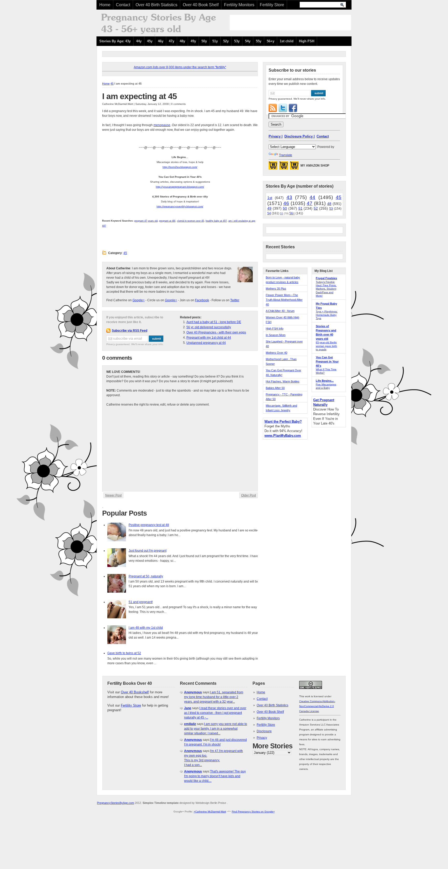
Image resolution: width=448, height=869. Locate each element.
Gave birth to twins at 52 (124, 653)
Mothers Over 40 (276, 352)
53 (331, 208)
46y (160, 41)
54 (269, 213)
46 (286, 203)
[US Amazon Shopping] (273, 167)
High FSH (306, 41)
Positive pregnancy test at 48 (149, 525)
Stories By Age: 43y (115, 41)
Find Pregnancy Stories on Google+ (253, 811)
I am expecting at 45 (139, 96)
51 (300, 208)
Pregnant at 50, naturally (146, 576)
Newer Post (113, 495)
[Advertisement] (290, 22)
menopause (161, 125)
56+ (292, 213)
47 (309, 203)
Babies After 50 (275, 387)
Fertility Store (272, 5)
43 (289, 197)
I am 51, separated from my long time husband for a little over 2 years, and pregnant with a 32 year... (213, 696)
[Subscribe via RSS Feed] (273, 108)
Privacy (262, 738)
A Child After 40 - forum (280, 310)
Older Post (248, 495)
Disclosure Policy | (299, 136)
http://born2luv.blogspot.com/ (180, 167)
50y (204, 41)
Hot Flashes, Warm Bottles (282, 381)
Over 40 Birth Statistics (156, 5)
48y (182, 41)
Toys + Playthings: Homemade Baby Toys (327, 315)
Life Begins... (325, 380)
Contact (123, 5)
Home (104, 5)
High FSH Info (274, 328)
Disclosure (264, 731)
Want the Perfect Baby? (283, 421)
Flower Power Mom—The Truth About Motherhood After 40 (284, 299)
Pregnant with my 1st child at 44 (208, 337)
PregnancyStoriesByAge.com (115, 802)
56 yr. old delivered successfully (208, 327)
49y (193, 41)
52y (226, 41)
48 (329, 204)
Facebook (202, 300)
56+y (270, 41)
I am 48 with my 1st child (146, 627)
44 (312, 197)
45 (112, 83)
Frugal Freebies (326, 278)
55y (258, 41)
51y (215, 41)
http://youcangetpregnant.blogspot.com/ (180, 186)
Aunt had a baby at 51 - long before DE (213, 322)
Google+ (138, 300)
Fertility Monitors (239, 5)
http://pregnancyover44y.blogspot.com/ (180, 206)
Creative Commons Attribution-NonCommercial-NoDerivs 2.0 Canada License (317, 706)
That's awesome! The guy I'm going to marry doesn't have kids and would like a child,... (215, 776)
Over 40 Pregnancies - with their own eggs (216, 332)
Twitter (234, 300)
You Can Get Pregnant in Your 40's (327, 361)
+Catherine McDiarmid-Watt (210, 811)
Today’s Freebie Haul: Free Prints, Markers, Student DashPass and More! (326, 288)
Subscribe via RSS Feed (129, 330)
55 (281, 213)
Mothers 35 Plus (276, 288)
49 (269, 208)
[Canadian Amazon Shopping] (283, 167)
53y (237, 41)
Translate (285, 155)
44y (139, 41)
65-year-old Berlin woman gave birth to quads (326, 346)
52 (316, 208)
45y (149, 41)
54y (247, 41)
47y (171, 41)
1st (269, 198)
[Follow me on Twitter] (283, 108)
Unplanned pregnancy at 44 (206, 343)
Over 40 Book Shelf (201, 5)
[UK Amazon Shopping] (294, 167)
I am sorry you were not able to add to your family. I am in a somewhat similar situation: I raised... (215, 728)
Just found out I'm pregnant (147, 550)
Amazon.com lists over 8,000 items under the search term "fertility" (180, 67)
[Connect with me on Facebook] (293, 108)
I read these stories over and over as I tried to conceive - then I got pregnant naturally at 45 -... (215, 712)
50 (285, 208)
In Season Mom (275, 335)
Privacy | (276, 136)
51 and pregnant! (141, 602)
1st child (286, 41)
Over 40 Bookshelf (135, 692)
